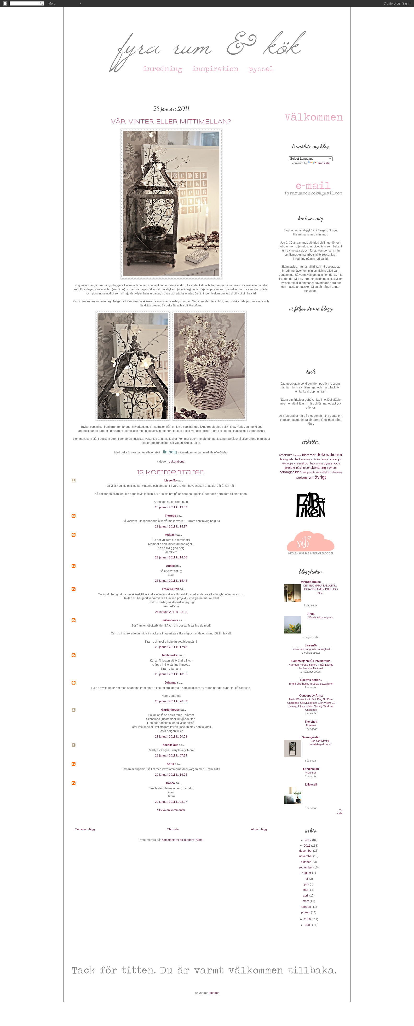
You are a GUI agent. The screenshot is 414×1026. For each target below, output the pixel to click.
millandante (170, 620)
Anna (311, 614)
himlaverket (170, 655)
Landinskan (311, 769)
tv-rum (317, 472)
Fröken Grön (170, 589)
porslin (319, 463)
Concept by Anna (311, 695)
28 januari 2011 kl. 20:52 (171, 701)
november (306, 856)
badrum (297, 455)
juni (307, 884)
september (306, 867)
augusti (307, 873)
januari (306, 912)
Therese (170, 515)
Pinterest (311, 725)
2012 (308, 840)
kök (284, 463)
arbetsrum (285, 455)
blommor (309, 455)
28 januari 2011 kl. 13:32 (171, 507)
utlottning (337, 472)
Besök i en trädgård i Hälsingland (311, 649)
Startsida (173, 829)
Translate (323, 163)
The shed (311, 721)
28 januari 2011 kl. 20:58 (171, 736)
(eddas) (170, 534)
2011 (307, 845)
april (306, 895)
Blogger (213, 993)
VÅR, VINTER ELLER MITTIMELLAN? (171, 122)
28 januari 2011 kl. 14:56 (171, 557)
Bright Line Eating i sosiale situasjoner (311, 683)
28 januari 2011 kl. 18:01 (171, 674)
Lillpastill (311, 784)
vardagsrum (304, 477)
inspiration (329, 459)
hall (297, 459)
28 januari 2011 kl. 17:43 (171, 647)
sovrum (332, 467)
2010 (307, 919)
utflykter (326, 472)
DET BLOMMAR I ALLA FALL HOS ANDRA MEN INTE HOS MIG (320, 589)
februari (306, 907)
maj (306, 889)
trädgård (307, 472)
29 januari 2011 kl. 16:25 (171, 774)
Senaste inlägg (85, 829)
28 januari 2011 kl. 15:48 (171, 580)
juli (307, 878)
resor (306, 467)
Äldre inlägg (259, 829)
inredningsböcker (311, 459)
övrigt (320, 477)
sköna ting (318, 467)
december (306, 850)
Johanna (170, 682)
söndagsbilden (291, 472)
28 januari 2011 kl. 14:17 (171, 526)
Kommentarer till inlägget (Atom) (182, 840)
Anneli (170, 566)
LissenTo (170, 480)
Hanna (170, 783)
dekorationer (177, 461)
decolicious (170, 745)
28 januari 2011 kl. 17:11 (171, 612)
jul (339, 459)
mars (306, 901)
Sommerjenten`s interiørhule (310, 661)
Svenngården (311, 737)
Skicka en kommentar (171, 810)
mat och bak (307, 463)
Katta (170, 764)
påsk (299, 467)
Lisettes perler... (311, 680)
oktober (306, 862)
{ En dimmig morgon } (320, 617)
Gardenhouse (170, 709)
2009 (308, 925)
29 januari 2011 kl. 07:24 (171, 755)
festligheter (287, 459)
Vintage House (311, 582)
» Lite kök (310, 772)
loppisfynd (293, 463)
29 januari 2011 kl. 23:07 (171, 801)
